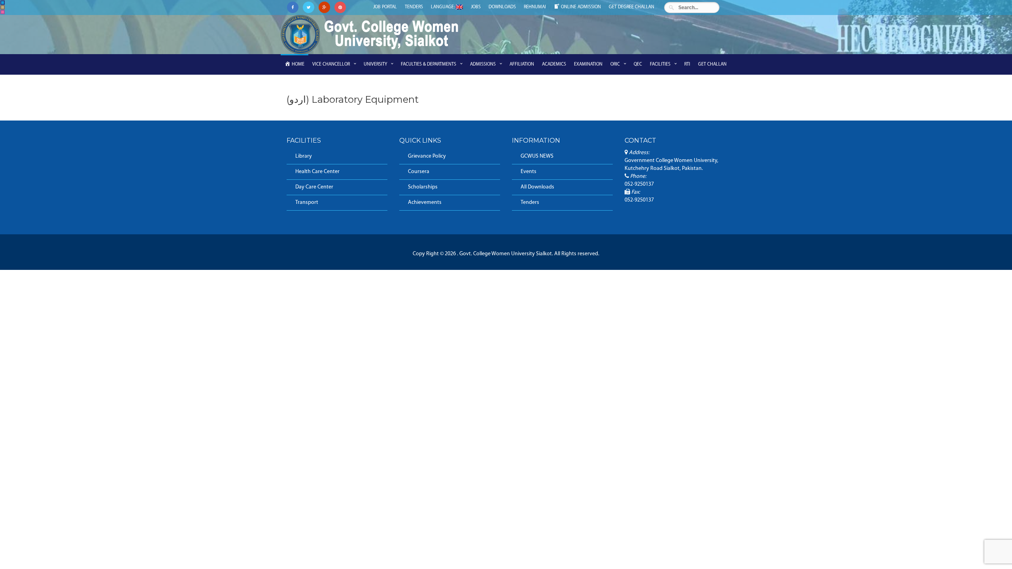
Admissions (483, 64)
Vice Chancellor (331, 64)
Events (528, 172)
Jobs (476, 7)
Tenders (414, 7)
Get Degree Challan (631, 7)
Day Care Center (314, 187)
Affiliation (522, 64)
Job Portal (385, 7)
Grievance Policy (427, 156)
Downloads (502, 7)
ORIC (615, 64)
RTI (687, 64)
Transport (306, 202)
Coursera (418, 172)
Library (303, 156)
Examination (588, 64)
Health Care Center (317, 172)
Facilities (660, 64)
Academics (554, 64)
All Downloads (537, 187)
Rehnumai (535, 7)
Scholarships (423, 187)
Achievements (425, 202)
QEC (638, 64)
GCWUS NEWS (537, 156)
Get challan (712, 64)
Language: (443, 7)
